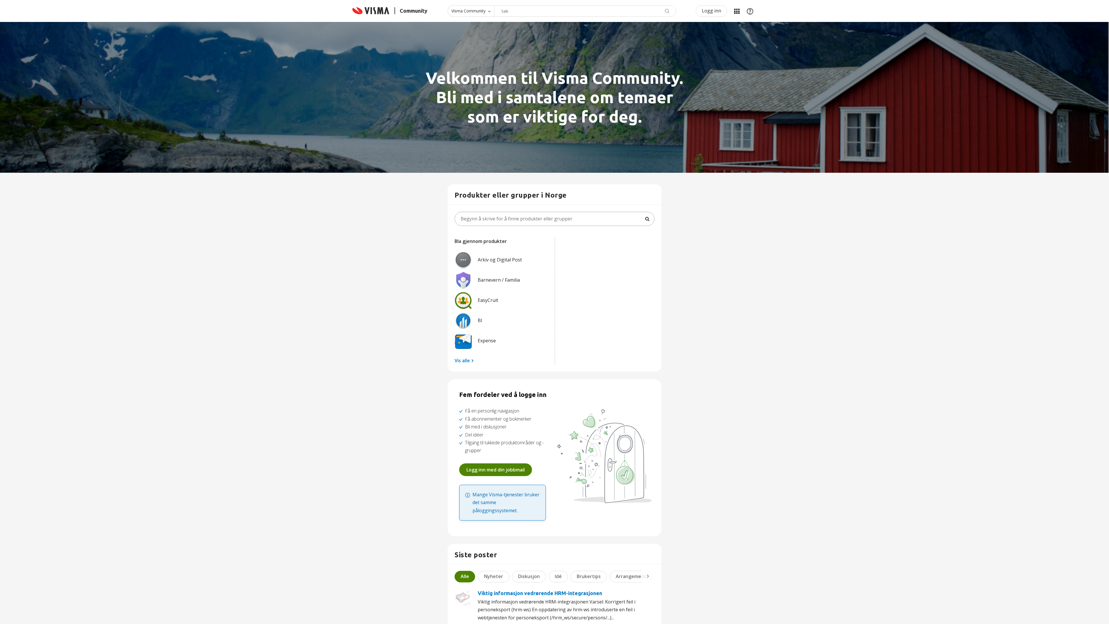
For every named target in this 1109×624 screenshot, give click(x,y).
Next (647, 576)
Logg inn (711, 11)
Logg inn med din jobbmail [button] (495, 470)
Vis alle (462, 360)
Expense (487, 340)
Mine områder (736, 11)
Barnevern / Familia (499, 280)
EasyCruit (488, 300)
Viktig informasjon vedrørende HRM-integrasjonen (540, 593)
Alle (465, 576)
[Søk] (647, 219)
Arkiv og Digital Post (500, 260)
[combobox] (585, 11)
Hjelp (750, 11)
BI (480, 320)
